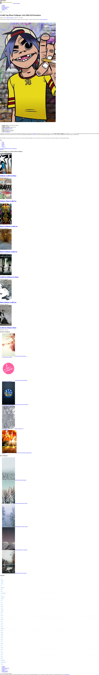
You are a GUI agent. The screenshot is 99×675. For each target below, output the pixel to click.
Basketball (2, 587)
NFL (1, 641)
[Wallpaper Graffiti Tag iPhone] (6, 173)
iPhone (3, 144)
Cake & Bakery (3, 593)
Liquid (2, 632)
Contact (3, 6)
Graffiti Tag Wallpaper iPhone (8, 327)
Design (2, 606)
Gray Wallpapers (5, 429)
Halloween (2, 628)
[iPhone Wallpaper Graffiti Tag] (6, 300)
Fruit (1, 621)
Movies (2, 636)
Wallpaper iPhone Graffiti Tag (8, 201)
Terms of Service (5, 8)
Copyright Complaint (5, 668)
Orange (2, 643)
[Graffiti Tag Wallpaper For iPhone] (6, 274)
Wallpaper (3, 146)
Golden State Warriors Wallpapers (8, 405)
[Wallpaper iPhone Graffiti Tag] (6, 198)
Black (2, 589)
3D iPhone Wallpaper (16, 3)
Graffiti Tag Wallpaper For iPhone (9, 277)
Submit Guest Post (5, 670)
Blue (1, 591)
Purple (2, 647)
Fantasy (2, 611)
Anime (2, 583)
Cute (1, 602)
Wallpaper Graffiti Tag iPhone (8, 175)
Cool (1, 600)
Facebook (4, 148)
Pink (1, 645)
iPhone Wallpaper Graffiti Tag (8, 302)
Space (2, 656)
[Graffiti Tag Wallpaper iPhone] (6, 325)
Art (1, 585)
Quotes (2, 649)
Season (2, 652)
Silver (2, 654)
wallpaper (34, 133)
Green (2, 626)
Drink (2, 608)
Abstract (2, 580)
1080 (3, 142)
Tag (2, 145)
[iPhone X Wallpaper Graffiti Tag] (6, 224)
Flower (2, 615)
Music (2, 637)
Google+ (10, 148)
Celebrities (2, 596)
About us (3, 5)
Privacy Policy (67, 674)
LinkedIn (13, 148)
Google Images (7, 131)
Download (1, 149)
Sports (2, 658)
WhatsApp (7, 148)
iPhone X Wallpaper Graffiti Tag (8, 226)
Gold (1, 624)
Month (2, 634)
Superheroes (3, 660)
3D (1, 578)
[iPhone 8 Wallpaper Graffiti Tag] (6, 249)
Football (2, 619)
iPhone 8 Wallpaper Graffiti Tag (8, 251)
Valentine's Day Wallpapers (7, 381)
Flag (1, 613)
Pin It (16, 148)
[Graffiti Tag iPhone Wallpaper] (49, 72)
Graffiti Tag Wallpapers (10, 17)
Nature (4, 453)
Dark (1, 604)
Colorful (2, 598)
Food (1, 617)
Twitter (1, 148)
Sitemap (3, 9)
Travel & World (3, 662)
